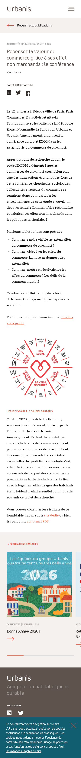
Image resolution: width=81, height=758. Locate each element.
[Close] (73, 725)
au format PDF (37, 521)
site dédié (51, 515)
